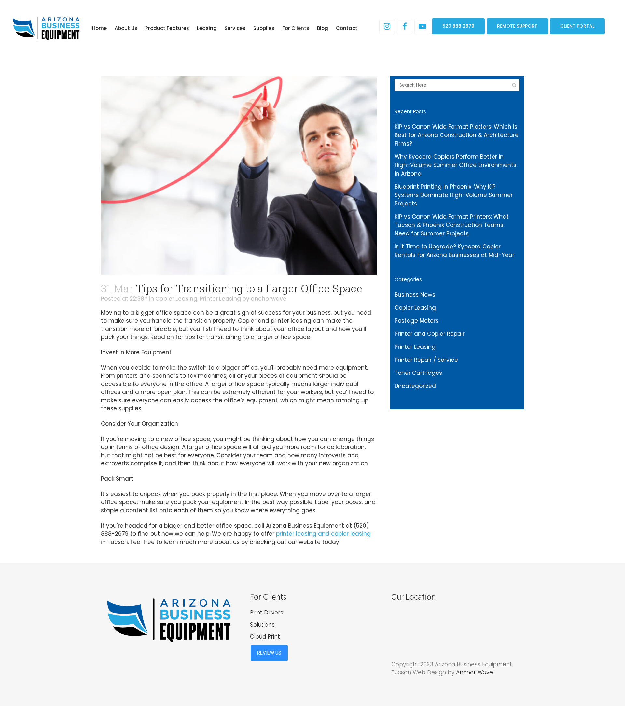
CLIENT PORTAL (577, 26)
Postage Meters (416, 321)
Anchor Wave (474, 672)
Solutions (262, 624)
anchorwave (268, 299)
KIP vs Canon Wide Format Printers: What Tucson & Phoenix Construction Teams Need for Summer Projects (452, 225)
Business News (415, 295)
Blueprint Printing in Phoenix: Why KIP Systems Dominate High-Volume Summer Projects (454, 195)
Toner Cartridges (418, 373)
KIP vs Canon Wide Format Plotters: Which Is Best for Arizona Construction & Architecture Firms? (457, 135)
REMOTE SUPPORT (517, 26)
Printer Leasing (220, 299)
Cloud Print (265, 636)
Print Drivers (266, 612)
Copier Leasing (176, 299)
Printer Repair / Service (426, 360)
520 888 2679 (458, 26)
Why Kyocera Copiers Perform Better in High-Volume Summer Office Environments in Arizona (455, 165)
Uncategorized (415, 386)
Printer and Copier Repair (430, 334)
